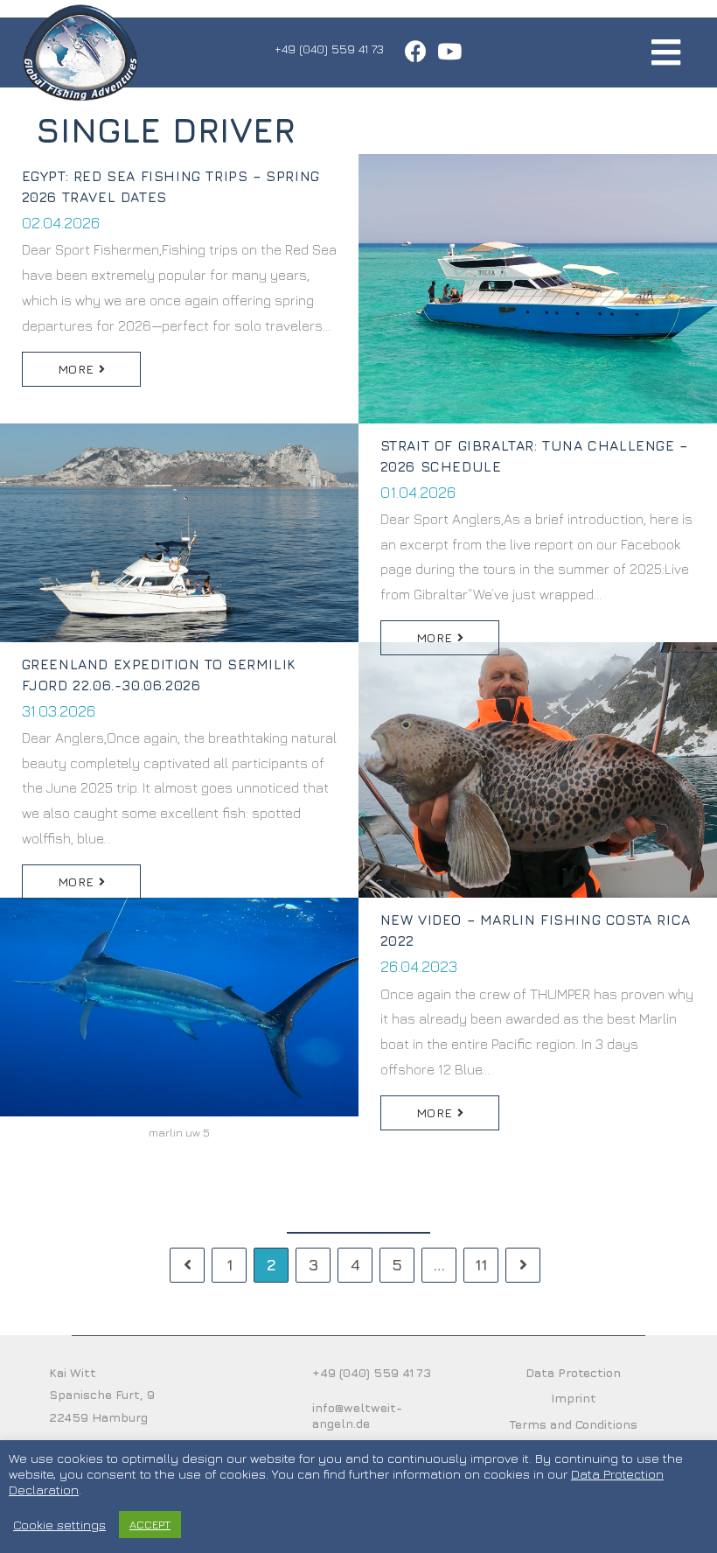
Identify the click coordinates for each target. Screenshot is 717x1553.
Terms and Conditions (573, 1424)
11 (481, 1265)
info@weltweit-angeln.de (357, 1415)
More (78, 368)
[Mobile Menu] (666, 52)
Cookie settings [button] (59, 1524)
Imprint (573, 1397)
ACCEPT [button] (150, 1524)
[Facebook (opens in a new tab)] (416, 51)
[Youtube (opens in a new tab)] (447, 51)
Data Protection (573, 1372)
